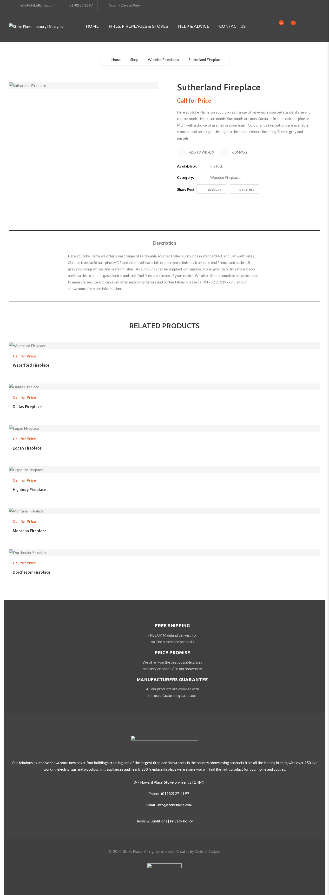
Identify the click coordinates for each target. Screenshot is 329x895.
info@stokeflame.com (36, 5)
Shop (134, 59)
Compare (239, 152)
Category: (185, 177)
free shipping (172, 625)
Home (92, 26)
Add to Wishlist (202, 152)
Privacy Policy (181, 821)
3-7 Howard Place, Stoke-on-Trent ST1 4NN (169, 782)
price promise (172, 652)
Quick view (182, 355)
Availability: (187, 166)
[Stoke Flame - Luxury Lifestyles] (36, 27)
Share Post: (186, 189)
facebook (213, 189)
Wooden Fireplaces (163, 59)
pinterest (246, 189)
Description (164, 243)
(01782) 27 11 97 (175, 793)
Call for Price (170, 355)
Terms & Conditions (151, 821)
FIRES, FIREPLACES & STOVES (138, 26)
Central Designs (208, 851)
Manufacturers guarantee (172, 679)
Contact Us (232, 26)
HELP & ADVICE (193, 26)
